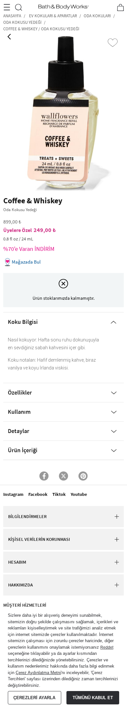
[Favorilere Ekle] (112, 43)
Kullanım (19, 411)
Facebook (38, 494)
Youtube (79, 494)
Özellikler (20, 392)
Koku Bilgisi (23, 321)
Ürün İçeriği (22, 450)
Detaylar (18, 431)
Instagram (13, 494)
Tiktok (59, 494)
